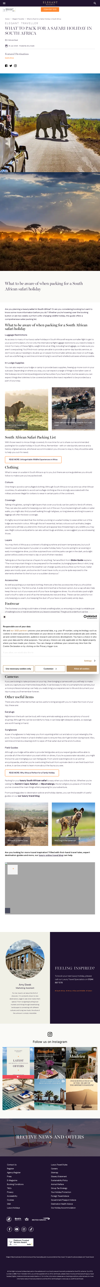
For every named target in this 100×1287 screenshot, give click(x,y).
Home (7, 19)
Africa (69, 991)
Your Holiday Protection (61, 1192)
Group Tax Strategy (59, 1188)
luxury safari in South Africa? (37, 309)
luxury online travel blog (51, 855)
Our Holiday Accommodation (63, 1208)
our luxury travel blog (29, 796)
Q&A (9, 1204)
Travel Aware (89, 1257)
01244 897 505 (50, 9)
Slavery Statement (59, 1176)
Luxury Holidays (13, 1208)
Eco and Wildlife (79, 991)
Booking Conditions (15, 1184)
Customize (48, 668)
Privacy (10, 1192)
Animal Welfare (57, 1184)
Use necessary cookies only (18, 668)
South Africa (9, 58)
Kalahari (34, 784)
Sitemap (54, 1172)
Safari (90, 991)
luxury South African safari (33, 780)
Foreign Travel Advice (60, 1196)
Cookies (10, 1200)
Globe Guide (77, 560)
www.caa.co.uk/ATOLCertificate (72, 1279)
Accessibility (12, 1196)
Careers (54, 1168)
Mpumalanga (47, 784)
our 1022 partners (19, 630)
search (94, 3)
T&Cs (9, 1188)
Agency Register (14, 1172)
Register (10, 1168)
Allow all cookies (81, 668)
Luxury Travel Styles (59, 1165)
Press (9, 1176)
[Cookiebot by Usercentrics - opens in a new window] (85, 617)
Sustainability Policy (59, 1180)
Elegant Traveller (18, 19)
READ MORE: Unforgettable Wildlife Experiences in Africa (33, 459)
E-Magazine (12, 1180)
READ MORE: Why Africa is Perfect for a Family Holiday (32, 773)
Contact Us (11, 1165)
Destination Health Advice (62, 1204)
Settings (88, 661)
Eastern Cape (22, 784)
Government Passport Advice (63, 1200)
